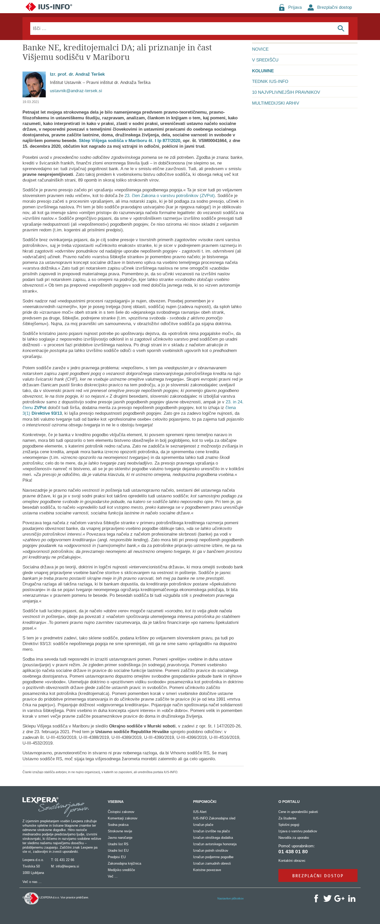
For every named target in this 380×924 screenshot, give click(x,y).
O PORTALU (289, 802)
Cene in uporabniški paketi (298, 812)
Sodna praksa (118, 825)
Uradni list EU (118, 850)
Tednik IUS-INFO (270, 81)
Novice (260, 49)
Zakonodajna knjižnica (124, 863)
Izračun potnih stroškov (210, 850)
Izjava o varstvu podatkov (297, 831)
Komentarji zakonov (123, 818)
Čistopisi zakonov (121, 812)
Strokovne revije (120, 831)
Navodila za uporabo (293, 838)
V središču (265, 60)
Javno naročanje (120, 838)
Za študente (287, 818)
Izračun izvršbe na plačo (211, 831)
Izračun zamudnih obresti (212, 863)
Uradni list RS (118, 844)
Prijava (295, 7)
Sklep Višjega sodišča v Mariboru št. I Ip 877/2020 (129, 140)
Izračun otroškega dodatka (213, 838)
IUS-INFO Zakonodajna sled (214, 818)
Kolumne (263, 70)
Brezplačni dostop (334, 7)
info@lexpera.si (67, 866)
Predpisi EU (117, 857)
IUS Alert (200, 812)
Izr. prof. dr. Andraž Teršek (77, 74)
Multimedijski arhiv (275, 103)
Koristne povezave (207, 870)
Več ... (113, 876)
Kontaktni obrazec (292, 861)
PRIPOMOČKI (204, 802)
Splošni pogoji (288, 825)
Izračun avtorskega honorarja (215, 844)
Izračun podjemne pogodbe (213, 857)
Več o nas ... (32, 882)
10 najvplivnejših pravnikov (286, 92)
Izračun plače (203, 825)
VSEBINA (116, 802)
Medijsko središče (121, 870)
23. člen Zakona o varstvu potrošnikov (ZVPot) (170, 195)
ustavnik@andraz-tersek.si (76, 90)
